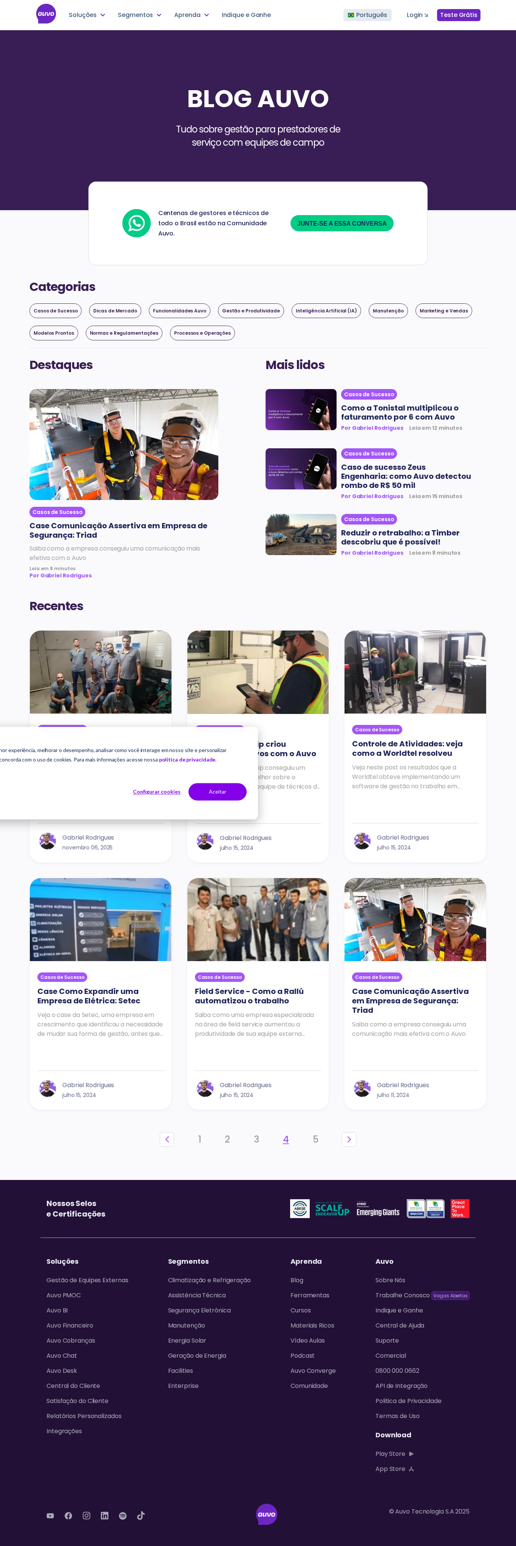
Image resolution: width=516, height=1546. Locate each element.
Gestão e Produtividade (251, 311)
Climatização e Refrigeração (209, 1280)
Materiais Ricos (312, 1325)
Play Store (390, 1453)
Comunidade (309, 1385)
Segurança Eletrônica (199, 1310)
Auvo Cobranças (70, 1340)
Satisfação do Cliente (77, 1401)
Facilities (180, 1370)
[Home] (266, 1516)
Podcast (302, 1355)
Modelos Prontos (54, 333)
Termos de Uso (397, 1416)
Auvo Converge (313, 1370)
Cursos (300, 1310)
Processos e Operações (202, 333)
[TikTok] (141, 1516)
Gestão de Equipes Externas (87, 1280)
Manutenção (388, 311)
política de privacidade (187, 759)
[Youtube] (50, 1516)
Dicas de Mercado (115, 311)
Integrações (64, 1431)
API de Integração (401, 1385)
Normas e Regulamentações (124, 333)
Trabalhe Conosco (421, 1295)
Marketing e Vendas (444, 311)
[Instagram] (86, 1516)
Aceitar (217, 791)
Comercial (390, 1355)
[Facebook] (68, 1516)
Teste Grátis (458, 15)
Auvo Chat (61, 1355)
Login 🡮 (417, 15)
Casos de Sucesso (55, 311)
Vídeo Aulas (307, 1340)
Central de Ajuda (399, 1325)
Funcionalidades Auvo (179, 311)
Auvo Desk (61, 1370)
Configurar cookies (157, 791)
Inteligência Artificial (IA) (326, 311)
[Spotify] (123, 1516)
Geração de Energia (197, 1355)
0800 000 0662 (397, 1370)
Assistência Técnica (197, 1295)
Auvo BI (57, 1310)
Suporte (387, 1340)
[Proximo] (349, 1139)
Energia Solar (187, 1340)
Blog (296, 1280)
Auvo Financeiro (69, 1325)
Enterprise (183, 1385)
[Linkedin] (104, 1516)
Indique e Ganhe (246, 15)
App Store (390, 1468)
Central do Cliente (73, 1385)
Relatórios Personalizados (84, 1416)
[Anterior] (167, 1139)
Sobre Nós (390, 1280)
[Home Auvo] (46, 15)
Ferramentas (309, 1295)
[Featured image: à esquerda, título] (301, 411)
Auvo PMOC (63, 1295)
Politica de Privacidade (408, 1401)
